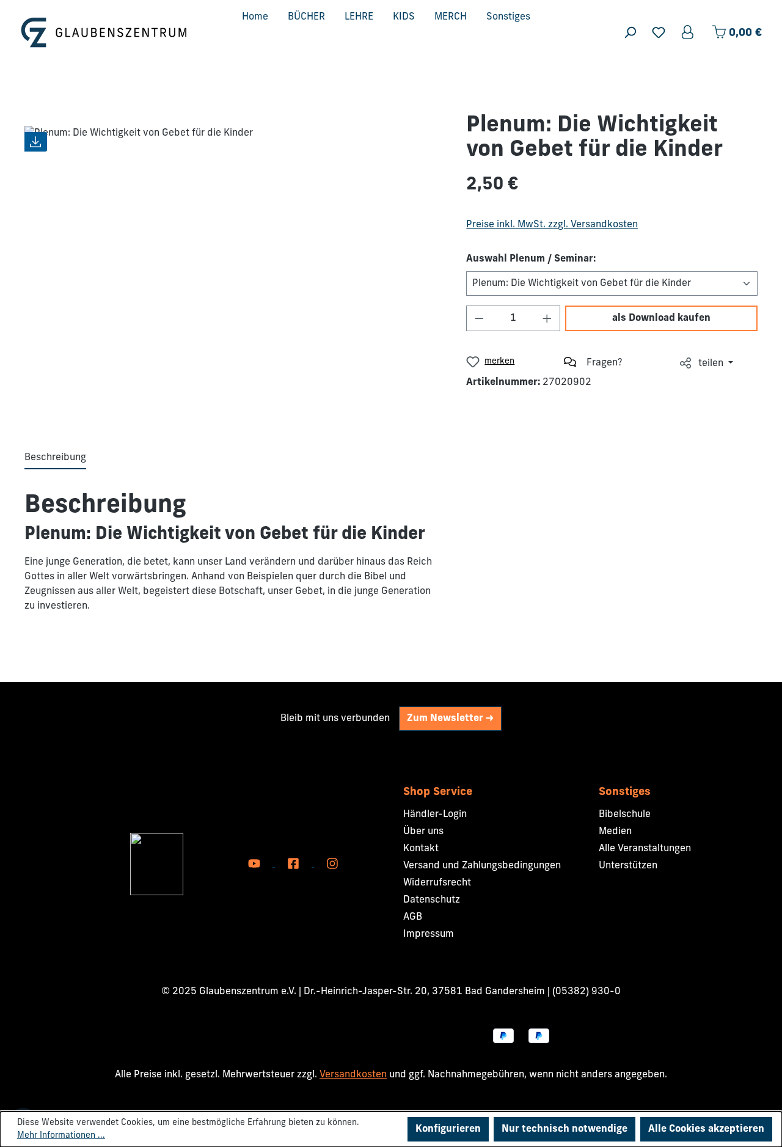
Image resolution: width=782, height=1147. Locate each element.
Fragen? (604, 363)
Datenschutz (431, 900)
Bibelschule (625, 814)
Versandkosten (353, 1075)
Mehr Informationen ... (61, 1135)
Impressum (428, 934)
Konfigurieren (448, 1129)
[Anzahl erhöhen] (547, 318)
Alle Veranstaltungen (645, 849)
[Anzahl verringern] (479, 318)
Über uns (423, 832)
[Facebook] (294, 864)
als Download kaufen (661, 318)
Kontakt (421, 849)
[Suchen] (630, 33)
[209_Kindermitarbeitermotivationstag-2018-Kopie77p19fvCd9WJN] (233, 263)
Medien (615, 832)
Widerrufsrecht (437, 883)
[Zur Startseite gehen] (104, 32)
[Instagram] (332, 864)
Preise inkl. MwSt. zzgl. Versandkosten (552, 225)
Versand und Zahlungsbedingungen (482, 866)
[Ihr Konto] (688, 33)
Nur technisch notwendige (564, 1129)
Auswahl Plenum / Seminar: (531, 259)
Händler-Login (435, 814)
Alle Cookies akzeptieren (706, 1129)
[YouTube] (255, 864)
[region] (233, 263)
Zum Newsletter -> (450, 719)
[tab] (55, 458)
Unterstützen (628, 866)
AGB (412, 917)
